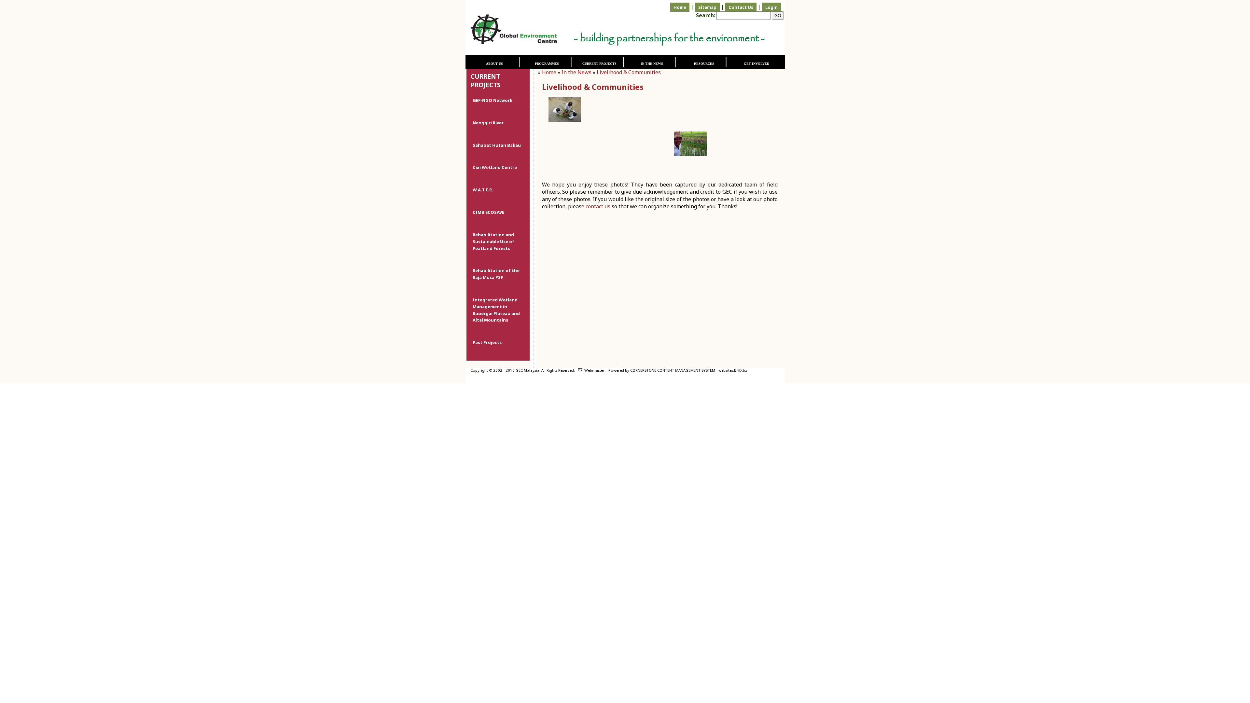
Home (680, 7)
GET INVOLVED (756, 63)
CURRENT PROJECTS (599, 63)
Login (771, 7)
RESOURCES (704, 63)
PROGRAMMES (547, 63)
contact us (598, 206)
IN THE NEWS (652, 63)
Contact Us (741, 7)
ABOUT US (494, 63)
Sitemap (707, 7)
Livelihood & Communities (629, 72)
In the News (576, 72)
